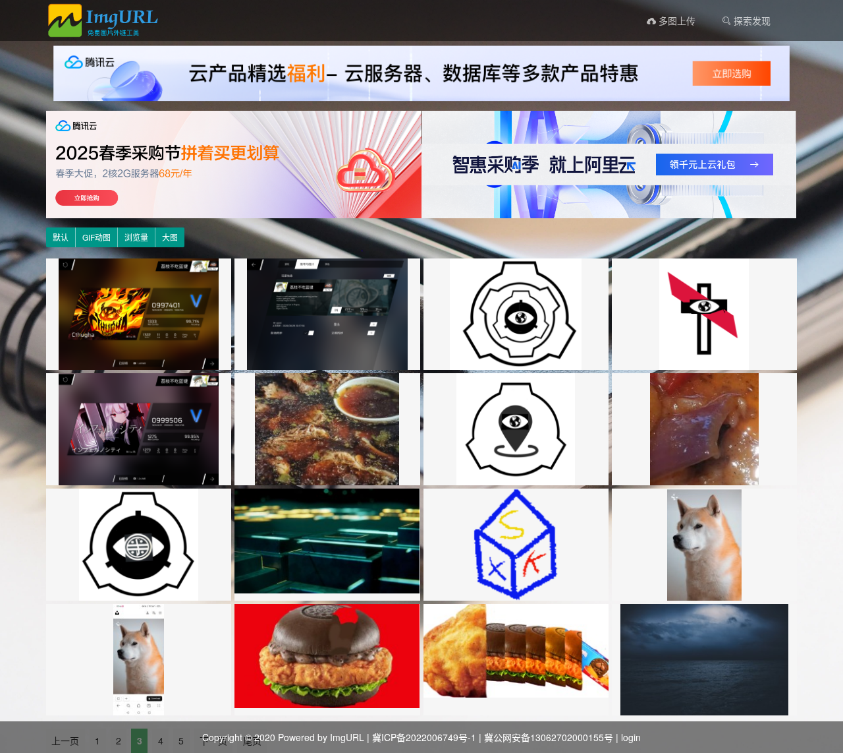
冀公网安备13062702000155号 (548, 737)
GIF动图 (96, 237)
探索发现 (751, 20)
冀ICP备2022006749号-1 (424, 737)
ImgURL (347, 737)
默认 (60, 237)
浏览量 (136, 237)
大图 (170, 237)
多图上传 (675, 20)
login (631, 737)
